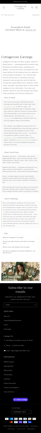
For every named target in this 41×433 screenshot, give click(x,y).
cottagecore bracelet (23, 140)
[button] (4, 7)
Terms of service (21, 428)
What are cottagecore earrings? (13, 237)
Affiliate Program (9, 362)
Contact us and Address (11, 387)
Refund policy (34, 426)
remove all (30, 30)
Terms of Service (9, 392)
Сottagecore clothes (13, 426)
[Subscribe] (35, 305)
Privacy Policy (8, 374)
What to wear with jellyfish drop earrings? (16, 247)
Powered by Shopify (23, 426)
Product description (10, 383)
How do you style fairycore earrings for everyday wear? (19, 242)
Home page (7, 329)
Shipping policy (31, 428)
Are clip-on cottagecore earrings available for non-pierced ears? (19, 252)
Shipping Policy (8, 366)
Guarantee (7, 379)
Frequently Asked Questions (12, 320)
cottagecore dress (10, 106)
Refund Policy (8, 370)
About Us (7, 316)
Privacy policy (11, 428)
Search (6, 325)
